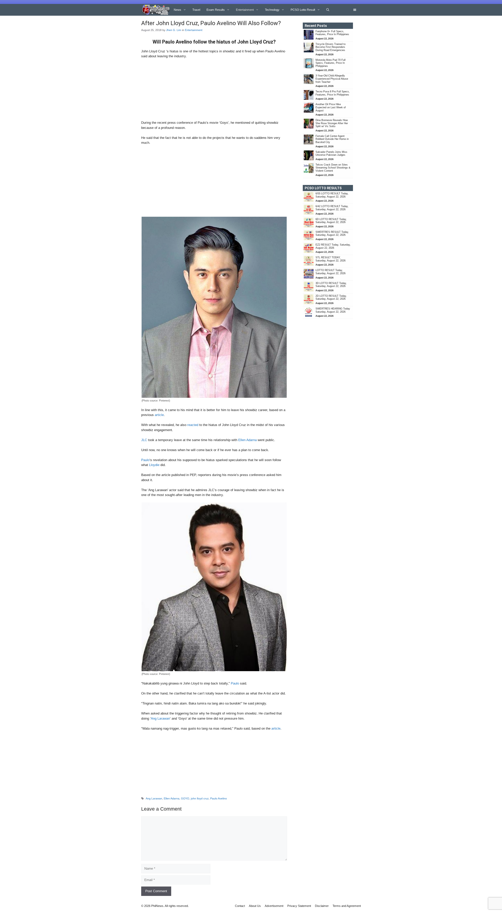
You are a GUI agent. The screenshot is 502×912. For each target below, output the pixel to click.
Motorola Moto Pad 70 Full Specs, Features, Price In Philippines (331, 62)
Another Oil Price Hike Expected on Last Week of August (331, 107)
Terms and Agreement (347, 905)
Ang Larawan (160, 718)
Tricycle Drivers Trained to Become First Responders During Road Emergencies (331, 47)
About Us (255, 905)
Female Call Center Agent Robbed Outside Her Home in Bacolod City (332, 139)
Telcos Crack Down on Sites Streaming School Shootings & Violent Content (333, 167)
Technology (272, 9)
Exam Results (215, 9)
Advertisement (274, 905)
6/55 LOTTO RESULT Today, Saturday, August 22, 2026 (332, 195)
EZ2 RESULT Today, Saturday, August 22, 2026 (333, 246)
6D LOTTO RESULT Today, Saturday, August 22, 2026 (331, 221)
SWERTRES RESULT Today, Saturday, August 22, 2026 (332, 233)
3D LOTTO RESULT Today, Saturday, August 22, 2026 (331, 285)
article (159, 415)
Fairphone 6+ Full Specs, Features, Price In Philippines (332, 33)
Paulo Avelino (218, 798)
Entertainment (245, 9)
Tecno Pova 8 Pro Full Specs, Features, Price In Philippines (333, 93)
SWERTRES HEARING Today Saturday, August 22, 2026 (333, 310)
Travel (196, 9)
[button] (327, 10)
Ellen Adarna (247, 440)
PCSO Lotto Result (303, 9)
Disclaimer (322, 905)
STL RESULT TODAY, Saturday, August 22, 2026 (331, 259)
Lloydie (154, 465)
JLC (144, 440)
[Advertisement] (214, 91)
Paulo (145, 460)
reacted (192, 425)
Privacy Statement (299, 905)
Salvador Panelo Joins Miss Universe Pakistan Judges (331, 153)
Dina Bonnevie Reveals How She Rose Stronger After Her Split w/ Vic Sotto (332, 123)
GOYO (185, 798)
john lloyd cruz (200, 798)
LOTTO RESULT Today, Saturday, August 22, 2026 (331, 272)
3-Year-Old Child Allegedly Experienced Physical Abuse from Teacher (332, 78)
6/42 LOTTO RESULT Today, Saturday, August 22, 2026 (332, 208)
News (177, 9)
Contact (240, 905)
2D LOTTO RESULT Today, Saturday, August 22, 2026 (331, 297)
